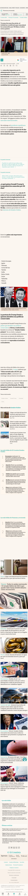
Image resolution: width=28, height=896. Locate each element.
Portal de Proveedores (18, 864)
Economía (22, 7)
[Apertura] (4, 856)
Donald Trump (13, 398)
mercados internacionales (9, 120)
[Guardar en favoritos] (2, 60)
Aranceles (21, 398)
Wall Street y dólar (14, 7)
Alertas (19, 894)
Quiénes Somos (8, 864)
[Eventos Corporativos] (12, 856)
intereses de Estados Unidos (11, 210)
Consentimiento (14, 880)
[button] (25, 760)
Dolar (8, 894)
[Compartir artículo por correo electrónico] (13, 65)
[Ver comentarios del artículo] (16, 65)
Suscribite (22, 862)
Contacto (6, 862)
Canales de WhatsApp (13, 862)
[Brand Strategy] (18, 856)
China (2, 401)
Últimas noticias (4, 7)
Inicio (14, 894)
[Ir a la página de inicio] (14, 852)
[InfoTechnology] (14, 859)
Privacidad (14, 877)
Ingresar (25, 894)
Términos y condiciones (14, 875)
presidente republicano (18, 125)
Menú (3, 894)
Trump (15, 369)
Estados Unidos (23, 17)
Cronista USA (4, 17)
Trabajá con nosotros (14, 867)
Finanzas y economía (13, 17)
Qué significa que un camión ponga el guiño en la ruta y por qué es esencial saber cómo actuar (15, 475)
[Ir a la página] (2, 11)
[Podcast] (24, 856)
